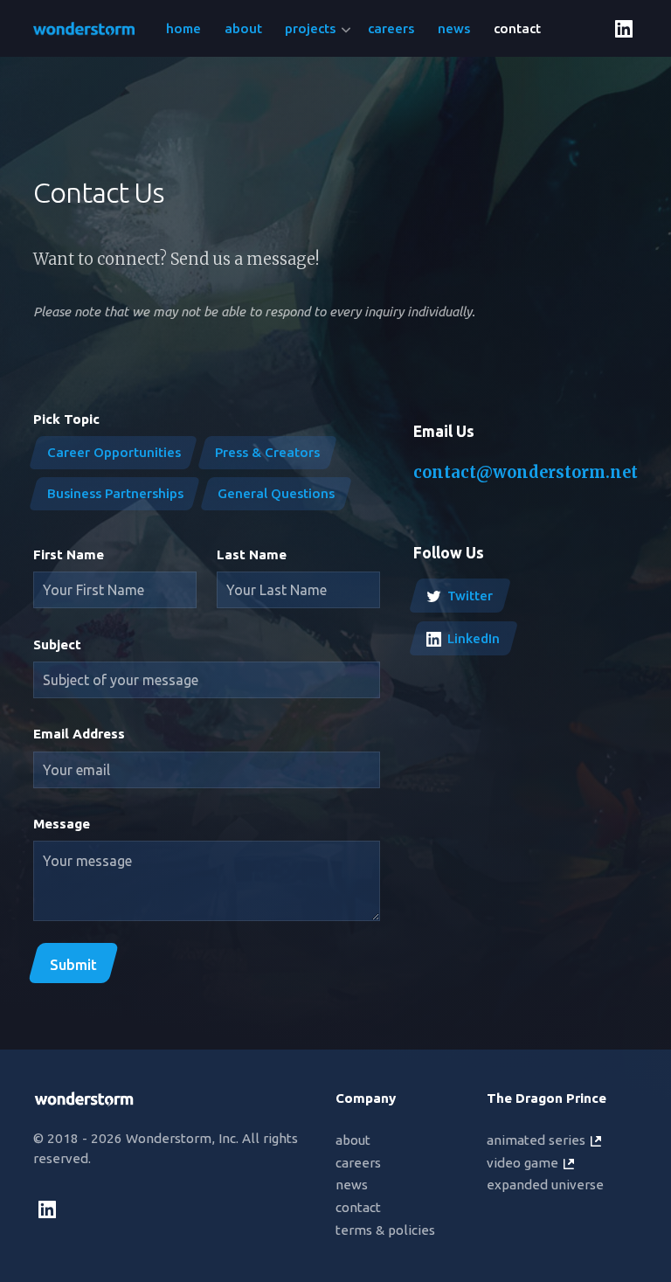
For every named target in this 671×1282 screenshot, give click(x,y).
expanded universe (545, 1184)
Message (61, 823)
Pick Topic (66, 419)
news (352, 1184)
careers (358, 1162)
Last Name (252, 554)
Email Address (79, 733)
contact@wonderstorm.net (525, 472)
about (353, 1140)
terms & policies (385, 1230)
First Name (68, 554)
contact (358, 1207)
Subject (57, 644)
